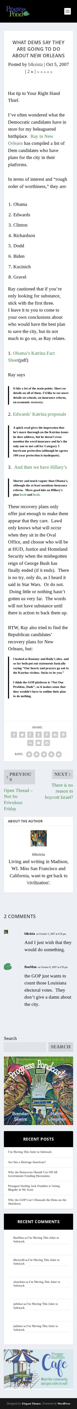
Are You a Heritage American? (27, 1162)
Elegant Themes (31, 1403)
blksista (35, 64)
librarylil (18, 1260)
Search (10, 1038)
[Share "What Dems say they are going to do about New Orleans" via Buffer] (63, 735)
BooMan (30, 967)
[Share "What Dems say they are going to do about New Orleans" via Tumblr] (38, 735)
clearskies (19, 1282)
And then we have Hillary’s (40, 467)
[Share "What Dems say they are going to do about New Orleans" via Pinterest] (47, 735)
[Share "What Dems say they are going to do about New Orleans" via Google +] (30, 735)
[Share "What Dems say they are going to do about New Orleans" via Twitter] (22, 735)
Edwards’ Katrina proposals (39, 414)
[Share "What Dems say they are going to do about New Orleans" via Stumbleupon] (30, 743)
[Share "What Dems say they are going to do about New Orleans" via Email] (38, 743)
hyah (23, 494)
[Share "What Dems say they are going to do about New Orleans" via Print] (47, 743)
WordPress (63, 1403)
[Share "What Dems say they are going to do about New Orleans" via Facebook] (14, 735)
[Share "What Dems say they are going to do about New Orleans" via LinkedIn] (55, 735)
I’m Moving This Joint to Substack (30, 1151)
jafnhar (18, 1303)
